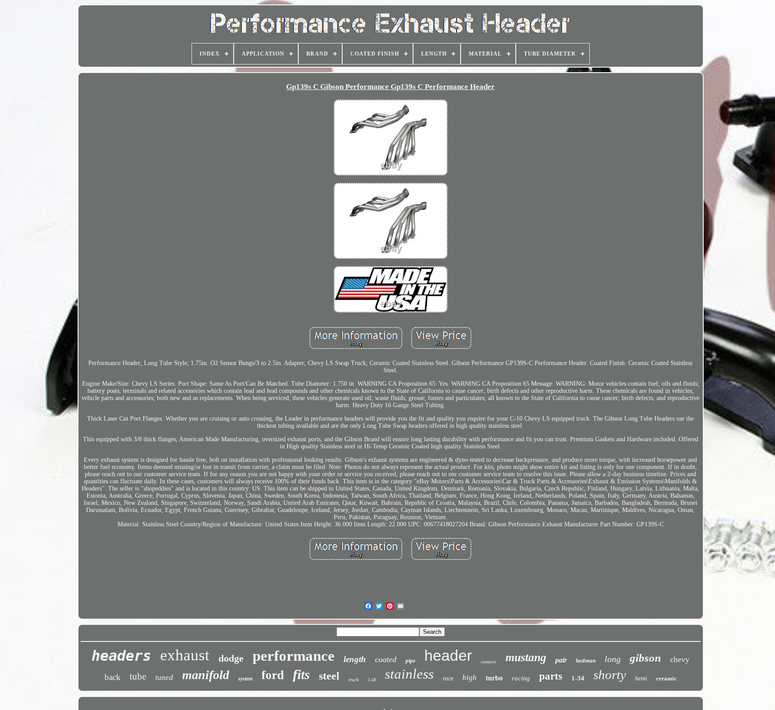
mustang (525, 657)
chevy (679, 659)
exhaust (184, 655)
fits (301, 674)
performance (294, 656)
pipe (410, 661)
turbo (494, 678)
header (448, 655)
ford (272, 675)
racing (521, 678)
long (613, 659)
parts (550, 676)
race (448, 678)
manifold (205, 675)
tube (138, 676)
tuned (164, 677)
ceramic (666, 678)
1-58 (372, 679)
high (469, 677)
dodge (231, 658)
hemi (641, 678)
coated (385, 659)
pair (561, 660)
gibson (645, 658)
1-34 (577, 678)
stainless (409, 674)
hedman (586, 660)
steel (329, 676)
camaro (488, 661)
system (245, 679)
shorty (609, 674)
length (355, 659)
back (112, 677)
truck (353, 679)
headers (121, 655)
